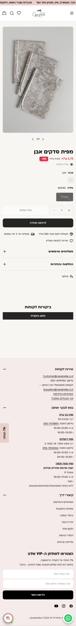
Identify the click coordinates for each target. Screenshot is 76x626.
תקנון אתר (67, 528)
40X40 (62, 198)
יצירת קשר (67, 522)
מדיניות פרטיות (65, 542)
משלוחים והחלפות (63, 394)
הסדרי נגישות (66, 535)
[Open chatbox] (8, 618)
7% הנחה (4, 433)
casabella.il (36, 618)
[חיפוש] (11, 13)
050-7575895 (50, 423)
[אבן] (70, 180)
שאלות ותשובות (64, 508)
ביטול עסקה (66, 515)
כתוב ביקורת (38, 316)
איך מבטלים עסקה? (62, 398)
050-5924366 (50, 448)
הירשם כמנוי (38, 595)
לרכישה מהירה (38, 223)
